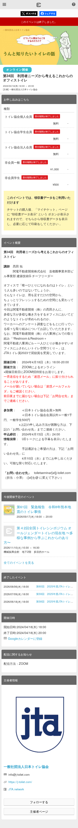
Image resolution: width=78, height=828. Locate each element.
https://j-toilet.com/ (20, 782)
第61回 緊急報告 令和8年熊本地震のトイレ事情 (44, 509)
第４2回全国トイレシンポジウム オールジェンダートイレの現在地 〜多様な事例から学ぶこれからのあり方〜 (38, 535)
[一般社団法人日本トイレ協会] (39, 724)
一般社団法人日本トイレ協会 (26, 766)
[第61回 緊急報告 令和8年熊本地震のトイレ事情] (9, 510)
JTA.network (16, 789)
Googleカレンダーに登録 (25, 638)
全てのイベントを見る (19, 562)
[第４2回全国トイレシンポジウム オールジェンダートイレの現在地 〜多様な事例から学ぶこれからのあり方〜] (9, 531)
